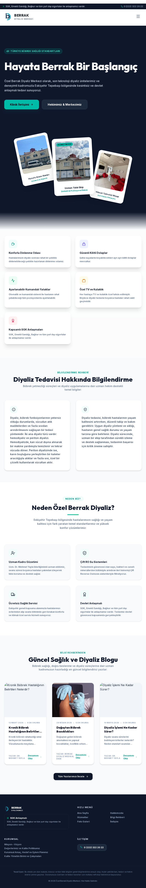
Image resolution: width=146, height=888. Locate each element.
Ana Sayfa (83, 813)
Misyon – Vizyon (12, 844)
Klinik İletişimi (19, 104)
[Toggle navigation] (138, 16)
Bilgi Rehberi (117, 817)
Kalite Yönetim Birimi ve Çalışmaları (22, 856)
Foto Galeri (83, 821)
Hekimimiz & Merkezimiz (65, 104)
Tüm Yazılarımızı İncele (71, 776)
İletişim (114, 821)
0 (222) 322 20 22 (133, 6)
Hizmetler (82, 817)
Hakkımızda (116, 813)
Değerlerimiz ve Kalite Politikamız (22, 848)
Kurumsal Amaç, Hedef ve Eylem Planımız (26, 852)
